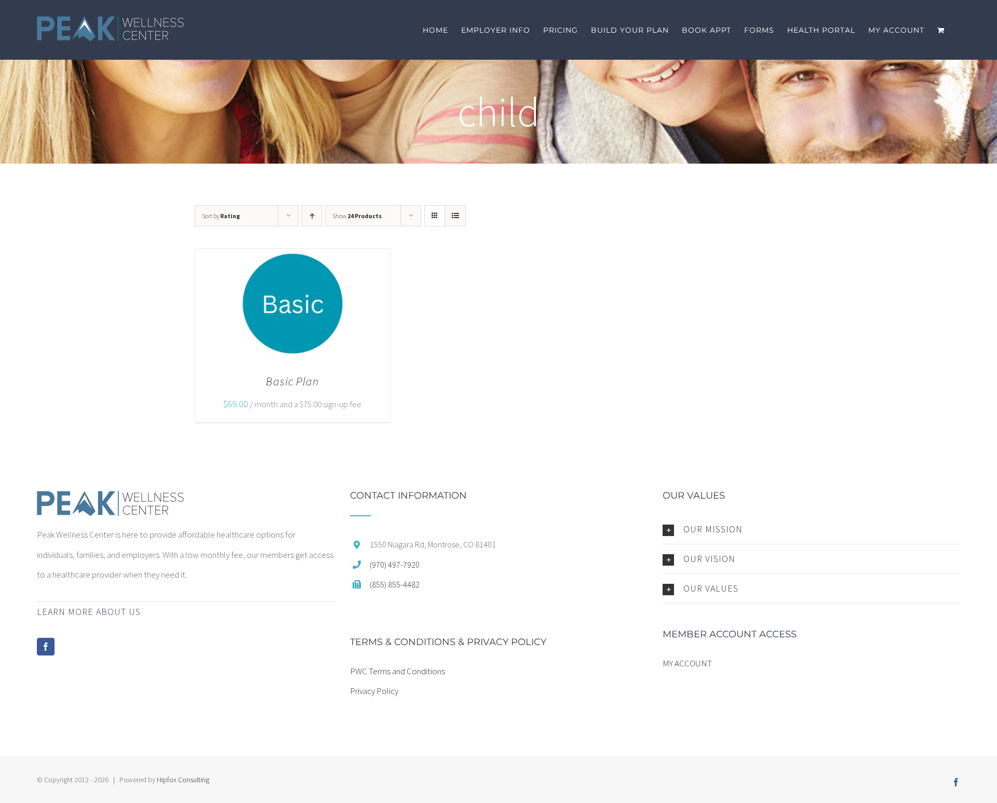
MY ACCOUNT (687, 663)
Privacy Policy (374, 691)
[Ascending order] (312, 215)
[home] (110, 500)
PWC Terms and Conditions (397, 671)
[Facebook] (46, 646)
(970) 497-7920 (395, 564)
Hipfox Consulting (183, 779)
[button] (811, 529)
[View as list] (455, 216)
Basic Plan (292, 381)
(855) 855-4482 (395, 584)
